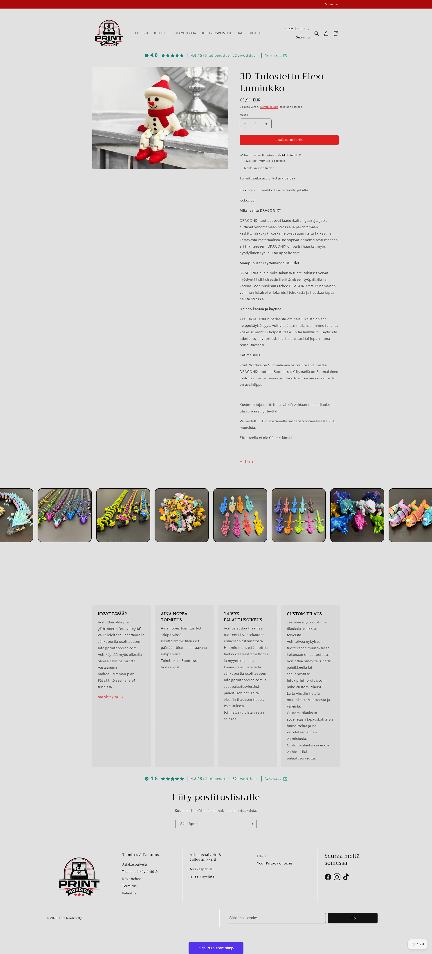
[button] (317, 33)
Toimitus (129, 886)
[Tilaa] (251, 824)
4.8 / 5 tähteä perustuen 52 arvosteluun (224, 56)
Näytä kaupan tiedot (259, 168)
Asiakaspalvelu (134, 864)
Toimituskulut (269, 106)
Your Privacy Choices (274, 863)
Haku (261, 856)
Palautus (129, 893)
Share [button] (249, 462)
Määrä (244, 114)
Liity (353, 918)
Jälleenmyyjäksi (203, 876)
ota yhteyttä (108, 697)
